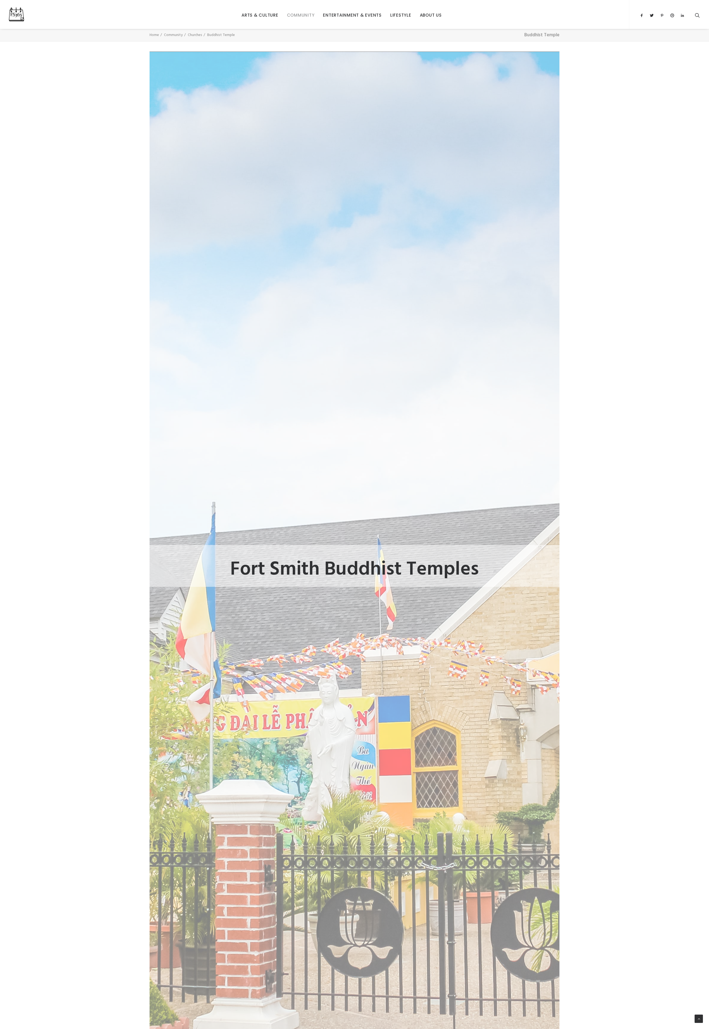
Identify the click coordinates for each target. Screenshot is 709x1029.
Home (154, 35)
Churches (195, 35)
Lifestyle (400, 15)
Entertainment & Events (352, 15)
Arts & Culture (260, 15)
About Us (431, 15)
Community (301, 15)
